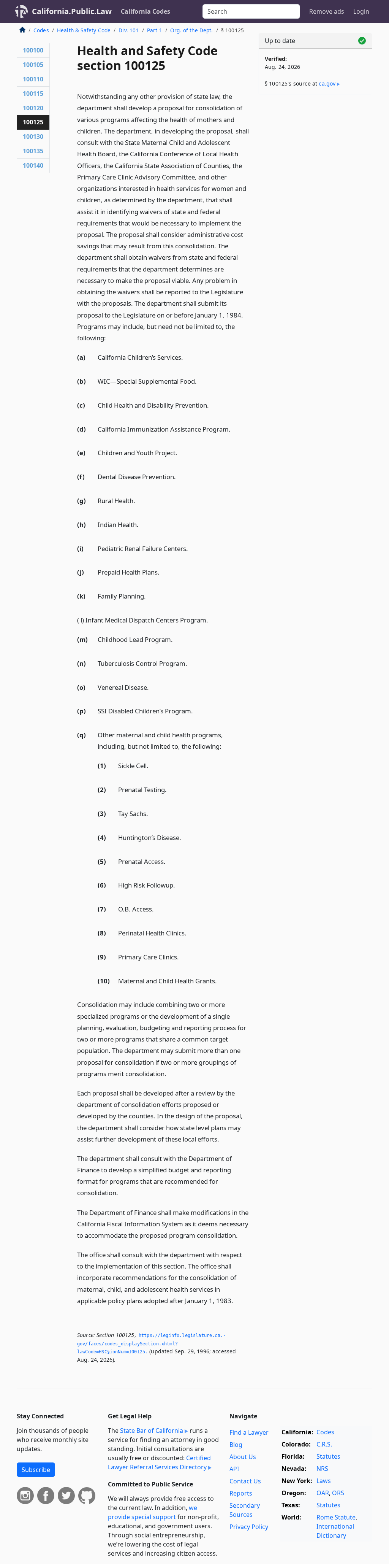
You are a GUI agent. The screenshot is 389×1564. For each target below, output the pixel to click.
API (234, 1469)
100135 (33, 151)
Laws (323, 1481)
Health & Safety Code (84, 30)
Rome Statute (336, 1517)
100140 (33, 165)
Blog (235, 1444)
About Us (242, 1457)
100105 (33, 64)
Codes (41, 30)
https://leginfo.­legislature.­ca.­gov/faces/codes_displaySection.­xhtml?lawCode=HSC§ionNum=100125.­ (151, 1343)
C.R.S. (324, 1444)
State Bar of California (151, 1430)
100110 (33, 79)
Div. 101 (129, 30)
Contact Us (245, 1481)
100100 (33, 50)
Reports (240, 1493)
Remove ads (326, 11)
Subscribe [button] (36, 1470)
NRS (322, 1468)
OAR (322, 1493)
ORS (338, 1493)
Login (361, 11)
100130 (33, 136)
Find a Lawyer (249, 1432)
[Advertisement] (315, 152)
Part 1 (154, 30)
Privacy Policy (248, 1527)
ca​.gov (327, 83)
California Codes (145, 11)
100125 (33, 122)
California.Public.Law (72, 11)
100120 (33, 108)
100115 (33, 93)
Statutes (328, 1456)
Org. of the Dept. (191, 30)
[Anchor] (110, 337)
